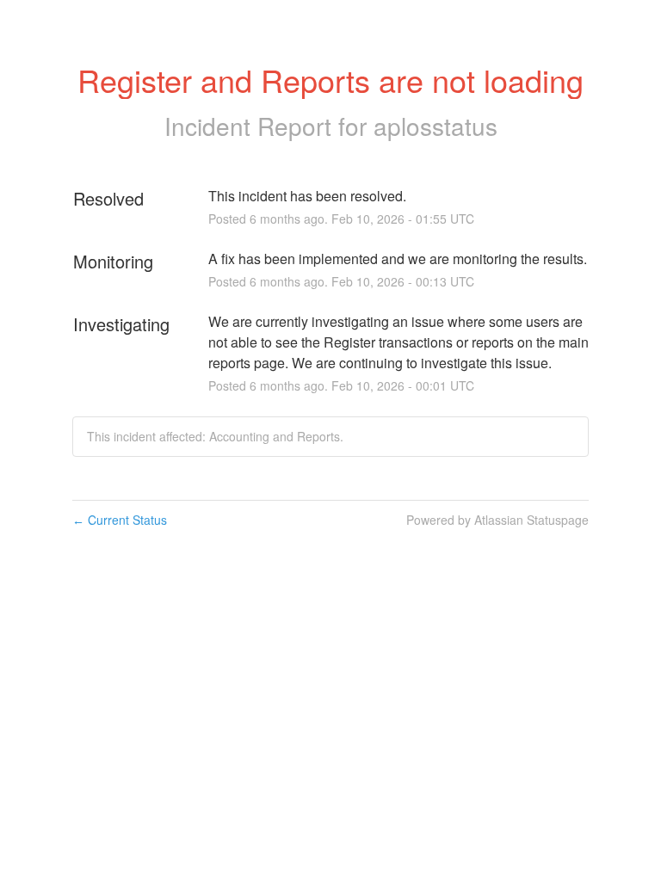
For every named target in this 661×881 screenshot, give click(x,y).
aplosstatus (435, 125)
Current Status (119, 519)
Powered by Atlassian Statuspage (497, 519)
